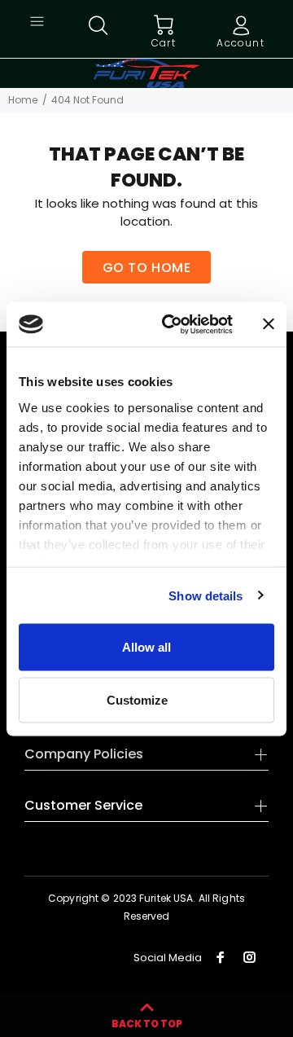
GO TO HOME (147, 267)
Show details (205, 595)
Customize (137, 699)
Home (22, 100)
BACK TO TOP (147, 1023)
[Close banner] (268, 324)
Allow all (146, 647)
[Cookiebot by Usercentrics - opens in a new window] (172, 324)
